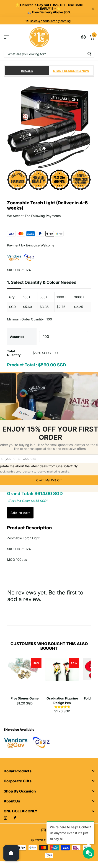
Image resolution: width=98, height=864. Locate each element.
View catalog (6, 37)
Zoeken (89, 54)
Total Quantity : (14, 353)
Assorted (17, 337)
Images (27, 71)
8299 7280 (50, 21)
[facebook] (15, 818)
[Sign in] (83, 37)
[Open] (11, 853)
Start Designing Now (71, 71)
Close (93, 8)
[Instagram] (5, 818)
